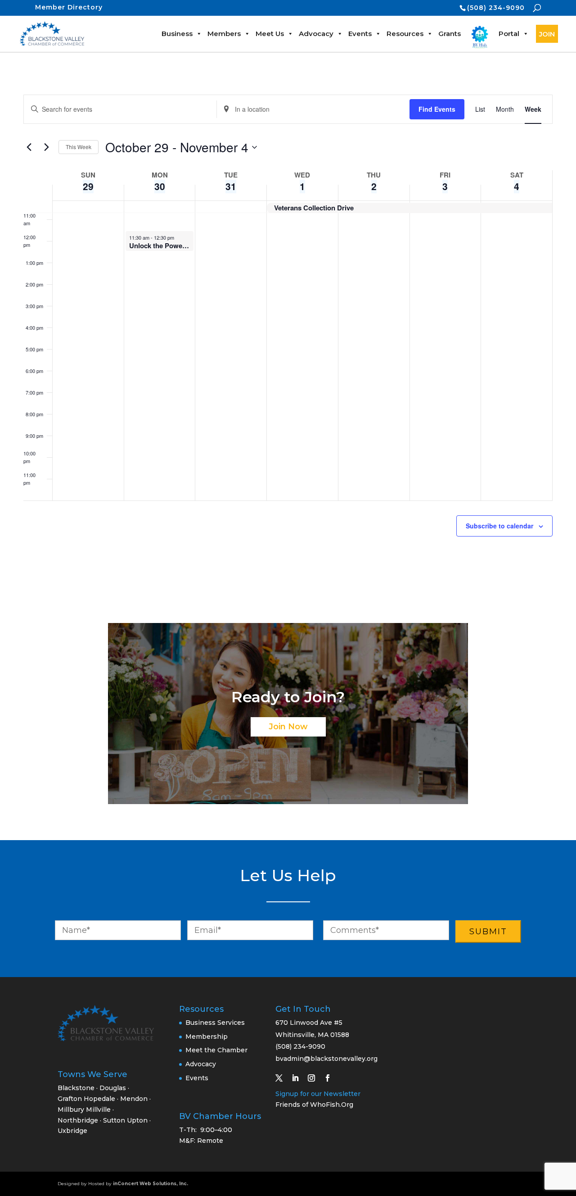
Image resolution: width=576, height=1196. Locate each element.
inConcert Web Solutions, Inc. (150, 1184)
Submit (488, 932)
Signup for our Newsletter (317, 1094)
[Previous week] (28, 147)
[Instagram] (315, 1078)
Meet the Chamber (216, 1050)
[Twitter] (282, 1078)
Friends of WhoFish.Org (314, 1105)
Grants (449, 33)
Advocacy (316, 33)
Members (224, 33)
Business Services (215, 1023)
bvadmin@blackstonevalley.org (326, 1059)
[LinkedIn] (299, 1078)
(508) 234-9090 (496, 8)
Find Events (436, 109)
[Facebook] (331, 1078)
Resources (405, 33)
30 (159, 186)
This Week (78, 146)
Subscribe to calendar (499, 525)
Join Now (288, 727)
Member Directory (69, 7)
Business (177, 33)
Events (360, 33)
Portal (509, 33)
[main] (288, 337)
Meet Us (270, 33)
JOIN (547, 34)
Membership (206, 1036)
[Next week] (46, 147)
